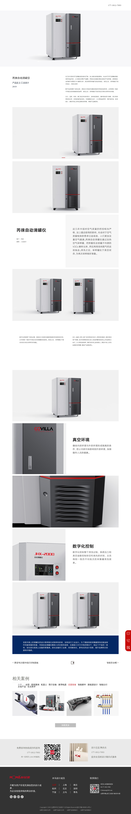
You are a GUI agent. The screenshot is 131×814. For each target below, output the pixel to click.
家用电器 (62, 684)
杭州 (54, 789)
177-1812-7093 (114, 5)
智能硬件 (82, 684)
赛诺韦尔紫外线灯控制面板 (25, 662)
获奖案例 (35, 684)
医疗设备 (53, 684)
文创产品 (22, 687)
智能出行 (103, 684)
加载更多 (65, 725)
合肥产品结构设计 (72, 810)
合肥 (54, 785)
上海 (65, 785)
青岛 (75, 792)
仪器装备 (72, 684)
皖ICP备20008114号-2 (84, 807)
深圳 (75, 789)
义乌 (65, 792)
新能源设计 (93, 684)
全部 (28, 684)
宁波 (54, 792)
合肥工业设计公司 (45, 810)
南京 (75, 785)
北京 (65, 789)
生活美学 (32, 687)
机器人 (44, 684)
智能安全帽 (113, 662)
